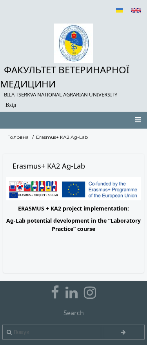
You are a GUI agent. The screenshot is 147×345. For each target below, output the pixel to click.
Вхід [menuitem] (10, 105)
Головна (18, 137)
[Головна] (73, 43)
